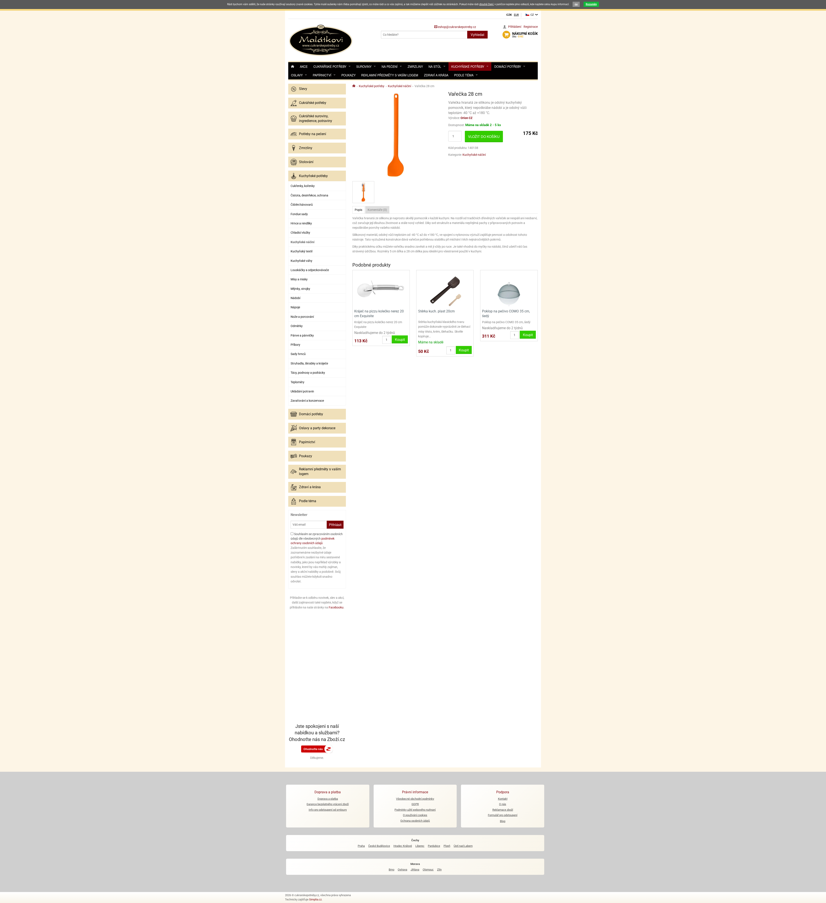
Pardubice (434, 845)
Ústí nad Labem (463, 845)
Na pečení (390, 66)
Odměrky (297, 326)
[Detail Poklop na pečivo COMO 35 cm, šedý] (509, 289)
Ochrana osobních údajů (415, 820)
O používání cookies (415, 815)
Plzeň (447, 845)
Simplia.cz (315, 899)
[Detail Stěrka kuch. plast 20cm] (445, 289)
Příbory (295, 344)
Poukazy (348, 75)
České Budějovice (379, 845)
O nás (502, 804)
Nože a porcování (302, 316)
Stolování (306, 162)
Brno (391, 869)
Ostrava (402, 869)
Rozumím (591, 4)
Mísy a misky (299, 279)
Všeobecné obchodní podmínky (415, 798)
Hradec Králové (402, 845)
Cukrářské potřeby (329, 66)
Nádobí (295, 298)
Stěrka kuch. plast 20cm (436, 311)
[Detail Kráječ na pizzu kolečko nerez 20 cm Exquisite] (381, 289)
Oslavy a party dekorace (317, 428)
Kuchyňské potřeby (467, 66)
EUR (516, 14)
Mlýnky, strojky (300, 288)
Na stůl (434, 66)
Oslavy (297, 75)
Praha (361, 845)
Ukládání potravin (302, 391)
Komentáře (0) (377, 209)
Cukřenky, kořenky (303, 186)
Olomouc (428, 869)
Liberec (419, 845)
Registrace (531, 26)
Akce (304, 66)
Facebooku (336, 607)
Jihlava (415, 869)
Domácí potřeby (507, 66)
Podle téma (463, 75)
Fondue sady (299, 214)
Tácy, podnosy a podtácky (308, 372)
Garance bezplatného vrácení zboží (328, 804)
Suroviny (363, 66)
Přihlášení (514, 26)
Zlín (439, 869)
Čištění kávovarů (302, 204)
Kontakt (502, 798)
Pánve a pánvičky (302, 335)
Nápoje (295, 307)
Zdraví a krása (436, 75)
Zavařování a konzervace (307, 400)
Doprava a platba (327, 798)
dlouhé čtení (486, 4)
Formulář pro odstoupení (502, 815)
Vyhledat (477, 34)
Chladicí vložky (300, 232)
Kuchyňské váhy (301, 260)
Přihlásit (335, 524)
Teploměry (297, 382)
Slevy (303, 89)
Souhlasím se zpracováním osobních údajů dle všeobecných (317, 538)
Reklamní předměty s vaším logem (389, 75)
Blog (502, 821)
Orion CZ (467, 118)
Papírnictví (322, 75)
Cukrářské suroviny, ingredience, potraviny (315, 118)
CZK (509, 14)
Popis (358, 209)
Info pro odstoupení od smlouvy (328, 809)
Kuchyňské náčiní (302, 242)
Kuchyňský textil (301, 251)
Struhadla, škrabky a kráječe (309, 363)
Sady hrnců (298, 354)
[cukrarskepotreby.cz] (321, 40)
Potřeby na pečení (312, 134)
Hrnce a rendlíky (301, 223)
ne (576, 4)
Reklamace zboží (502, 809)
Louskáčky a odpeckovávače (310, 270)
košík (525, 35)
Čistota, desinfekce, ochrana (309, 195)
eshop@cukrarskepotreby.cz (456, 27)
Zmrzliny (415, 66)
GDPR (415, 804)
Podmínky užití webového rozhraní (415, 809)
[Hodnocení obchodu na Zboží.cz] (317, 748)
